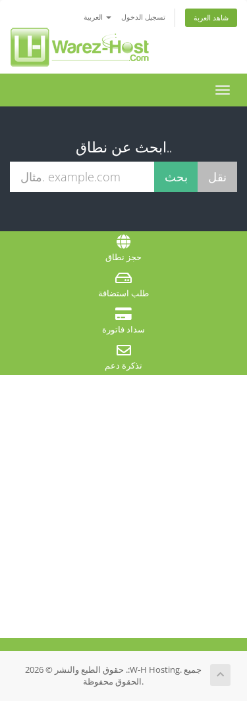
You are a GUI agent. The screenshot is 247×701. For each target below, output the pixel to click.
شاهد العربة (211, 17)
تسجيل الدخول (143, 17)
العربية (94, 17)
